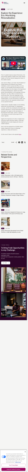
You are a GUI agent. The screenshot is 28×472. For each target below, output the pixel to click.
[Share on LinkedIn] (22, 142)
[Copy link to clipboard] (16, 142)
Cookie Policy (18, 462)
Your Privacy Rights (13, 465)
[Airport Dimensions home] (5, 3)
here (20, 134)
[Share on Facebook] (19, 142)
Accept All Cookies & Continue (13, 469)
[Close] (25, 451)
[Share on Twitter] (25, 142)
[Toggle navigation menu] (24, 3)
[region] (13, 461)
